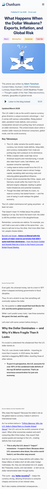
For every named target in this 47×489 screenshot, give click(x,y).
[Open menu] (43, 4)
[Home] (11, 4)
